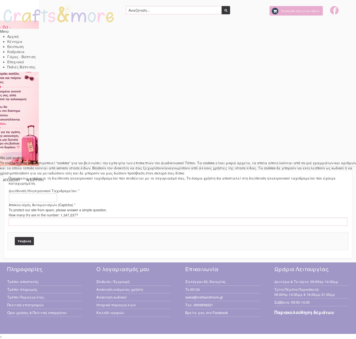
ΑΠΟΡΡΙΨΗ (35, 179)
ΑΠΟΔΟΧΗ (11, 179)
